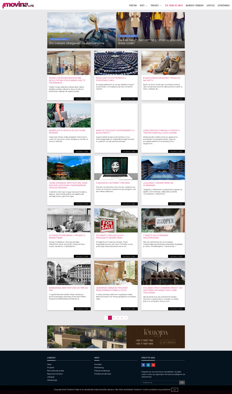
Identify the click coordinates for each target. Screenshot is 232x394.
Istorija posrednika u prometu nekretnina (67, 236)
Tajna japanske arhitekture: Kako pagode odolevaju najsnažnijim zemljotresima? (68, 185)
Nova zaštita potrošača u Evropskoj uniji (111, 79)
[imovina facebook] (143, 365)
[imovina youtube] (153, 365)
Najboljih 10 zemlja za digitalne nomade (67, 131)
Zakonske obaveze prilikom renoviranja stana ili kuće (112, 289)
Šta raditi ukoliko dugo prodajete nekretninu (110, 236)
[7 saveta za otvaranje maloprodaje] (163, 220)
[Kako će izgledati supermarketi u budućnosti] (116, 115)
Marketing (99, 367)
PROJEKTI (155, 5)
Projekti (50, 367)
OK (182, 382)
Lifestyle (50, 377)
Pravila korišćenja (102, 371)
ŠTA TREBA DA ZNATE (174, 5)
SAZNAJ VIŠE (82, 99)
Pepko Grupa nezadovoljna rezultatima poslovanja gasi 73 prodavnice (67, 80)
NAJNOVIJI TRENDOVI (195, 5)
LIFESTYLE (211, 5)
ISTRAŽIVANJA (224, 5)
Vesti (49, 364)
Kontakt (98, 364)
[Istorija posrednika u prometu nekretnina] (69, 220)
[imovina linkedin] (148, 365)
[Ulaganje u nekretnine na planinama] (163, 168)
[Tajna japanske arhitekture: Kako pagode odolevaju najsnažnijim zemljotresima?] (69, 168)
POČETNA (133, 5)
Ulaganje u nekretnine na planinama (158, 184)
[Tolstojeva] (116, 336)
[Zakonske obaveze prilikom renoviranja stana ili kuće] (116, 273)
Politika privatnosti (102, 374)
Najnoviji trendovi (55, 374)
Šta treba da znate (55, 371)
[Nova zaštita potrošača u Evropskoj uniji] (116, 63)
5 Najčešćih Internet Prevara (113, 183)
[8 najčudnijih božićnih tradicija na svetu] (163, 63)
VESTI (142, 5)
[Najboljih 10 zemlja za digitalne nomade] (69, 115)
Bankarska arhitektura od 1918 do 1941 (68, 289)
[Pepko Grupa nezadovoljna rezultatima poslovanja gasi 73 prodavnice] (69, 63)
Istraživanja (52, 380)
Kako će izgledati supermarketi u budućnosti (115, 131)
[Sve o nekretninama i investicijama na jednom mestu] (29, 4)
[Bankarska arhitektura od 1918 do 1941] (69, 273)
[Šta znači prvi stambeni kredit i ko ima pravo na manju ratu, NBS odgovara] (163, 273)
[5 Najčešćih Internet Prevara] (116, 168)
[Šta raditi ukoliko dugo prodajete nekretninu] (116, 220)
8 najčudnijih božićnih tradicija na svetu (161, 79)
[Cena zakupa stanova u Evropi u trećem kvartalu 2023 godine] (163, 115)
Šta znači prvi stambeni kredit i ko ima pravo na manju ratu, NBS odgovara (162, 290)
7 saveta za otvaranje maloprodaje (155, 236)
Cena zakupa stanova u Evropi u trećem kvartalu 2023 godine (161, 131)
